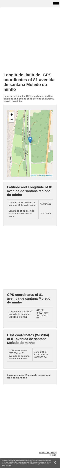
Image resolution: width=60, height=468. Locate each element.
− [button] (11, 120)
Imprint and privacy (47, 453)
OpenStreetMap (45, 175)
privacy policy (7, 465)
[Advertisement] (30, 40)
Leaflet (33, 175)
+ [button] (11, 114)
